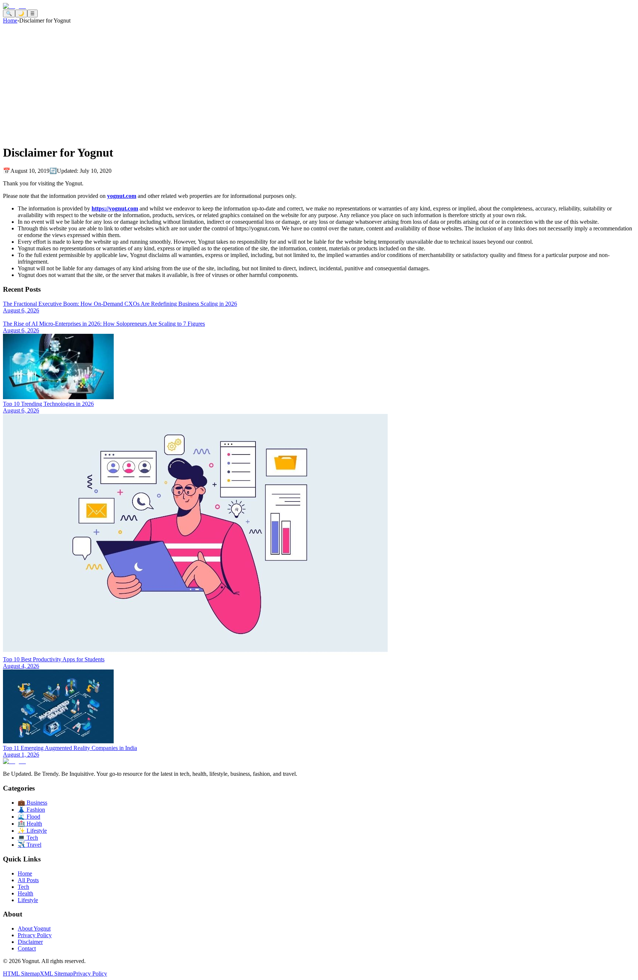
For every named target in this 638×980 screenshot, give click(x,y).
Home (10, 20)
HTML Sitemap (21, 973)
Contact (27, 948)
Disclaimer (30, 942)
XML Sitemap (56, 973)
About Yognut (34, 928)
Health (25, 893)
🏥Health (30, 823)
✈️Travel (29, 845)
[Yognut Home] (14, 6)
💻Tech (28, 838)
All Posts (28, 880)
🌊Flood (29, 816)
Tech (23, 887)
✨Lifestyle (32, 830)
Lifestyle (28, 900)
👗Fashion (31, 809)
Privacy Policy (35, 935)
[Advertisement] (319, 79)
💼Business (32, 802)
